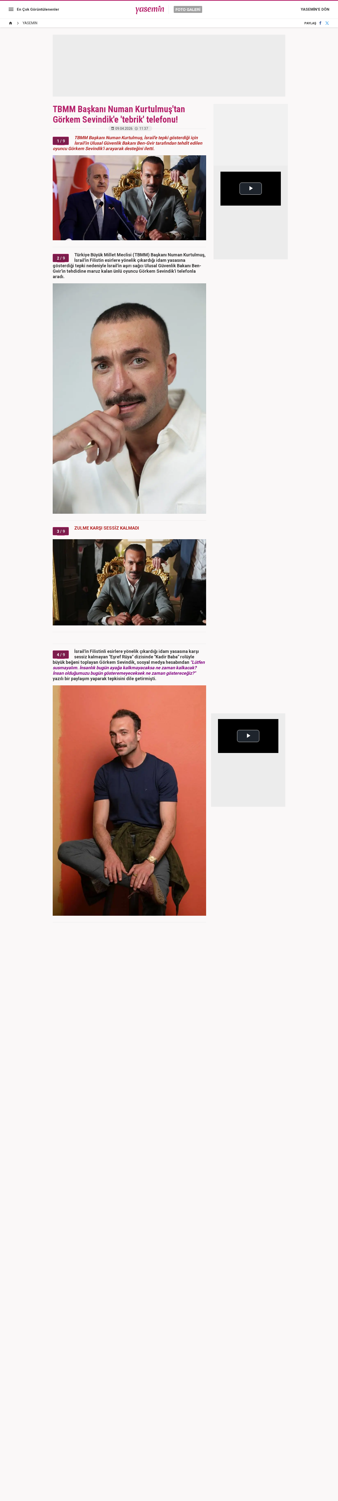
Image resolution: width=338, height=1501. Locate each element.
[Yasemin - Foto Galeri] (169, 9)
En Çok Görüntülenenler (38, 9)
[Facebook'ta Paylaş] (320, 23)
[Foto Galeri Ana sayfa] (11, 23)
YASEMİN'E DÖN (315, 9)
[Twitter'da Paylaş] (327, 23)
